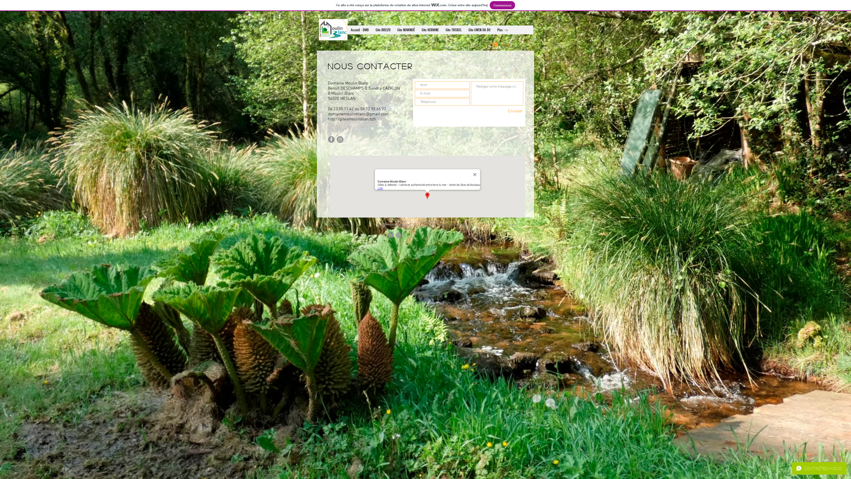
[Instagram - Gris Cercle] (340, 139)
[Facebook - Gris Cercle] (331, 139)
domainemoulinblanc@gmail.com (358, 114)
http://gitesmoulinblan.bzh (352, 119)
